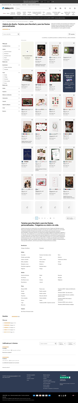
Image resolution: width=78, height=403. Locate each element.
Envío (28, 380)
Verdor (59, 261)
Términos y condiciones (25, 395)
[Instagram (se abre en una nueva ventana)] (63, 396)
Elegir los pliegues (6, 104)
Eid (40, 277)
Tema (4, 72)
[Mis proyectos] (60, 8)
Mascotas (23, 304)
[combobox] (32, 8)
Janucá (41, 282)
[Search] (55, 343)
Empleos (45, 378)
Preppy (41, 268)
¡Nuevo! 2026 (24, 288)
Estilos (4, 88)
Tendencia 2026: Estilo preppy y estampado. (65, 299)
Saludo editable (43, 298)
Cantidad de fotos (6, 45)
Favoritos (73, 34)
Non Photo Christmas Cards (27, 311)
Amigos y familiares (25, 248)
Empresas (42, 248)
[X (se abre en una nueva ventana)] (61, 396)
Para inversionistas (46, 383)
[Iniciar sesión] (70, 8)
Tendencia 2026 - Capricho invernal (47, 302)
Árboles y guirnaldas (25, 257)
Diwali (41, 275)
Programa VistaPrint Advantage (34, 4)
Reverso (4, 111)
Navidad (60, 277)
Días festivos (24, 282)
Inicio (4, 21)
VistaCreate (24, 4)
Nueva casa (42, 288)
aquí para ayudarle (13, 375)
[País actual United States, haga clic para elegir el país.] (74, 395)
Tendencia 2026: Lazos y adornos (65, 302)
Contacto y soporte (30, 378)
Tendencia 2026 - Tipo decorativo (65, 292)
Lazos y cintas (43, 259)
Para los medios (46, 385)
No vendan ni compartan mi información (51, 388)
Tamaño (4, 101)
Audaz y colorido (24, 259)
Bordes (22, 291)
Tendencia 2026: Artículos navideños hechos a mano (66, 295)
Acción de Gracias (25, 275)
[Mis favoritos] (65, 8)
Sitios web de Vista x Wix (6, 4)
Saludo (4, 49)
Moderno (41, 264)
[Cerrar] (53, 2)
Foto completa (24, 298)
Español (48, 1)
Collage (22, 293)
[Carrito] (74, 8)
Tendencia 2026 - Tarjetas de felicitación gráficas (66, 289)
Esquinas (4, 91)
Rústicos (60, 257)
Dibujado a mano (24, 264)
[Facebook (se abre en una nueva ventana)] (59, 396)
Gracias (41, 279)
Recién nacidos (43, 293)
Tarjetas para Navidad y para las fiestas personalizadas (17, 21)
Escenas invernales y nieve (45, 254)
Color (4, 107)
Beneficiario (5, 64)
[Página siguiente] (54, 218)
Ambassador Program (47, 380)
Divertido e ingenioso (25, 266)
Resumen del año (43, 295)
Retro (59, 254)
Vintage (59, 264)
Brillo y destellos (24, 261)
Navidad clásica (43, 266)
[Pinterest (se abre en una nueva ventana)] (65, 396)
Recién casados (43, 291)
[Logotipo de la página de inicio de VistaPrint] (8, 8)
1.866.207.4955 (5, 395)
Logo (22, 302)
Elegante (23, 268)
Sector (41, 300)
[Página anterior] (33, 218)
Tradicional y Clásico (62, 259)
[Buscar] (50, 8)
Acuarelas (23, 254)
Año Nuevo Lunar (25, 279)
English (41, 1)
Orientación (5, 98)
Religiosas (60, 279)
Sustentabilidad (46, 386)
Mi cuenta (29, 376)
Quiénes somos (46, 376)
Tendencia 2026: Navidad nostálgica (66, 304)
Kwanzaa (60, 275)
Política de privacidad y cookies (15, 395)
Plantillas (31, 21)
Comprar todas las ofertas (60, 17)
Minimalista (42, 261)
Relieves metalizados (7, 94)
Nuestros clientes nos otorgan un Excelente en (67, 384)
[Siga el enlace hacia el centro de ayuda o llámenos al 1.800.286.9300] (55, 8)
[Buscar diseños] (18, 34)
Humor (22, 300)
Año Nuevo (23, 277)
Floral (41, 257)
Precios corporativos (16, 4)
